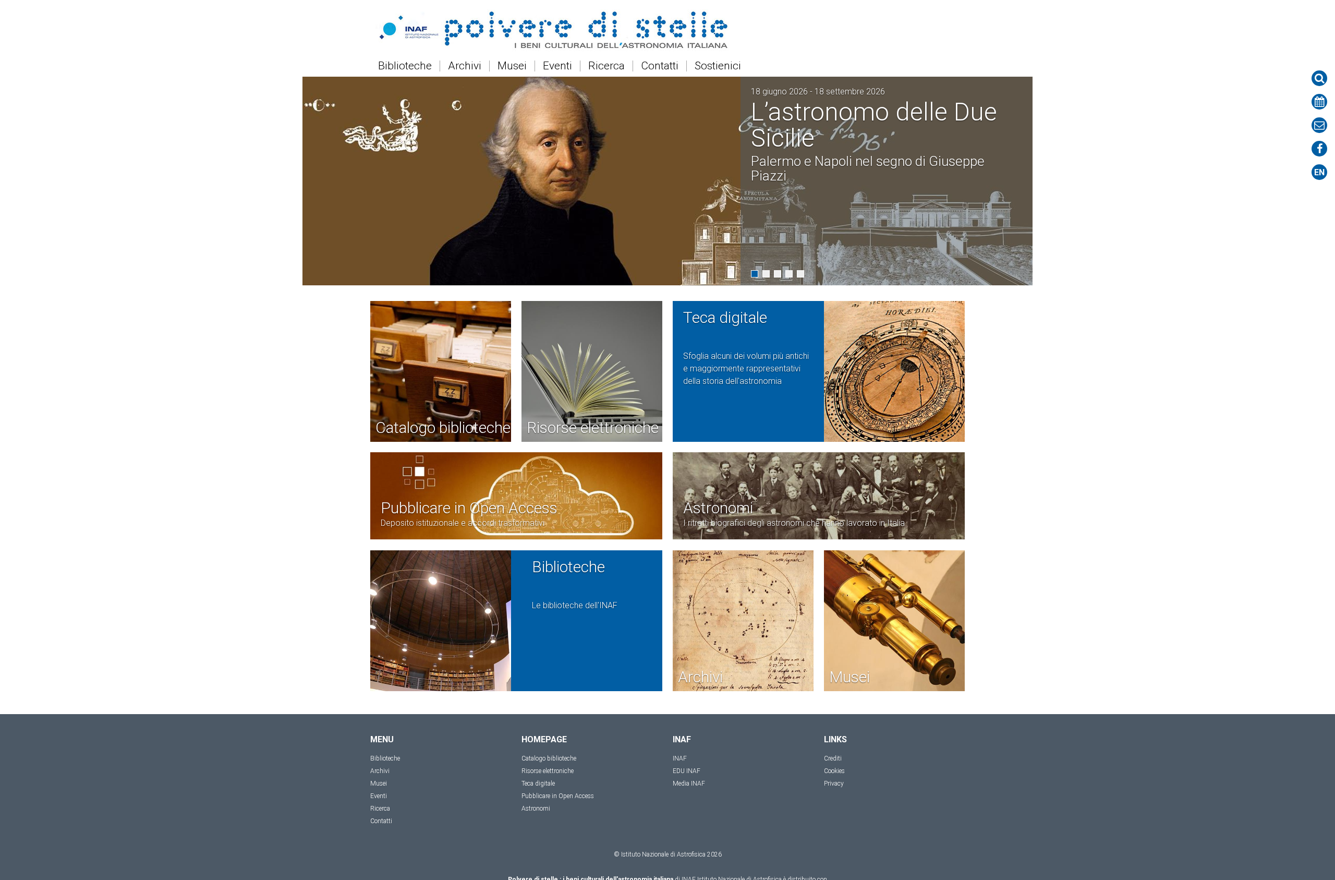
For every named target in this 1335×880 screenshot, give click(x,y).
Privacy (834, 783)
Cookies (834, 771)
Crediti (833, 758)
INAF (680, 758)
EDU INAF (686, 771)
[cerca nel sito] (1319, 78)
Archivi (464, 66)
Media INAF (689, 783)
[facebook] (1319, 148)
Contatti (659, 66)
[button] (754, 274)
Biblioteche (405, 66)
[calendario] (1319, 102)
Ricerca (606, 66)
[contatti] (1319, 125)
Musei (512, 66)
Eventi (557, 66)
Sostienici (718, 66)
